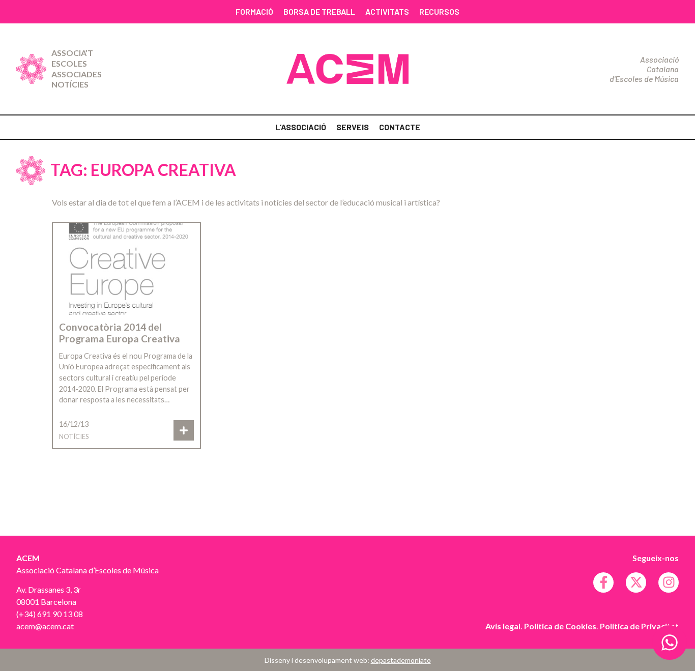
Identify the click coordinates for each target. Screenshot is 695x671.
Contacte (399, 127)
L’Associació (300, 127)
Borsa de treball (319, 11)
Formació (254, 11)
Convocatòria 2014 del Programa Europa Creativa (119, 332)
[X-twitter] (636, 582)
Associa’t (72, 52)
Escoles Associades (76, 69)
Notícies (70, 84)
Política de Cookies (560, 626)
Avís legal (502, 626)
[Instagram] (668, 582)
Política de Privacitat (639, 626)
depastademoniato (401, 660)
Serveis (352, 127)
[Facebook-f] (603, 582)
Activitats (387, 11)
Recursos (439, 11)
